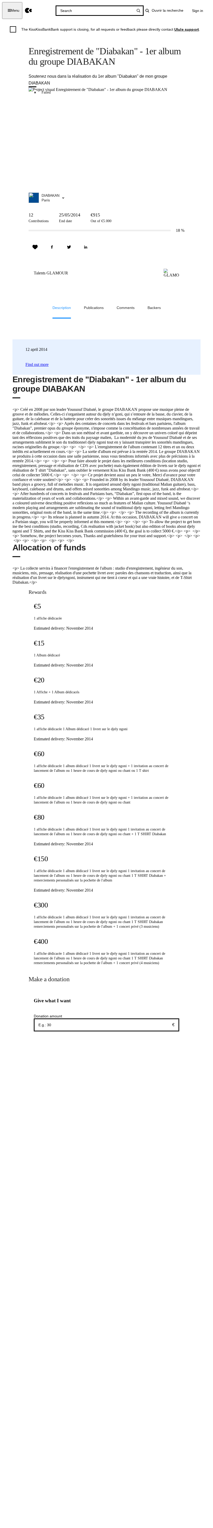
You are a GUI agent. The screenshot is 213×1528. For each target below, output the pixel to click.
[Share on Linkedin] (85, 247)
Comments (126, 308)
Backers (154, 308)
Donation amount (48, 1016)
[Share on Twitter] (68, 247)
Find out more (37, 364)
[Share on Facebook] (51, 247)
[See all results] (138, 10)
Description (61, 308)
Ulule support (186, 29)
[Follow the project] (35, 247)
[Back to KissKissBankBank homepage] (28, 10)
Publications (94, 308)
